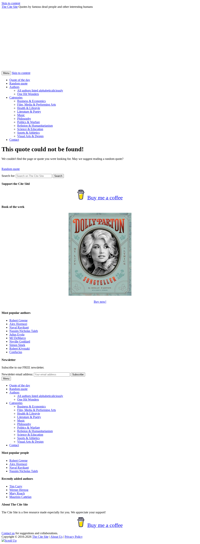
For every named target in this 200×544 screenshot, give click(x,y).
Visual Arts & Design (30, 136)
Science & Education (30, 129)
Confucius (15, 352)
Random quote (18, 83)
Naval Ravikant (19, 327)
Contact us (8, 533)
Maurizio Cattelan (20, 497)
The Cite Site (10, 6)
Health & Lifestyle (28, 108)
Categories (15, 97)
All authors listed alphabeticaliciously (40, 90)
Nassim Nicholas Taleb (23, 331)
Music (21, 115)
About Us (56, 536)
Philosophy (24, 118)
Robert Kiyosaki (19, 348)
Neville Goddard (19, 341)
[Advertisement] (100, 41)
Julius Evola (16, 334)
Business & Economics (31, 101)
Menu (6, 73)
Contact (14, 139)
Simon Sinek (17, 345)
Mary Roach (17, 493)
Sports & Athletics (28, 132)
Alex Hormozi (18, 324)
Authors (14, 87)
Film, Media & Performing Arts (36, 104)
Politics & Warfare (28, 122)
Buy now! (100, 301)
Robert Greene (18, 320)
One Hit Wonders (28, 94)
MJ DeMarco (17, 338)
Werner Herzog (18, 489)
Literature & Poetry (29, 111)
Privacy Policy (74, 536)
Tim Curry (15, 486)
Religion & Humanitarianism (35, 125)
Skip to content (11, 3)
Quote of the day (19, 80)
